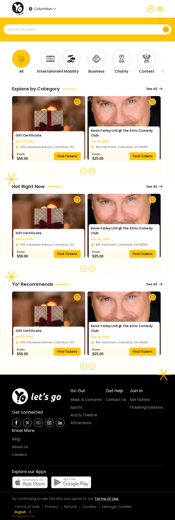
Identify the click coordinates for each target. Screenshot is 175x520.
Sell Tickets (140, 399)
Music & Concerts (86, 399)
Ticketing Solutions (146, 407)
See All (151, 89)
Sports (76, 407)
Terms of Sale (27, 506)
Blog (16, 439)
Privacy (51, 506)
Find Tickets (67, 156)
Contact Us (116, 399)
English (20, 512)
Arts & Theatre (83, 415)
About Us (20, 446)
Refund (70, 506)
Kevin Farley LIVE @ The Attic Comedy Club (122, 133)
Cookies (89, 506)
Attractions (80, 422)
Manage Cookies (117, 506)
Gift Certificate (28, 135)
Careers (19, 454)
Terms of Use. (107, 498)
